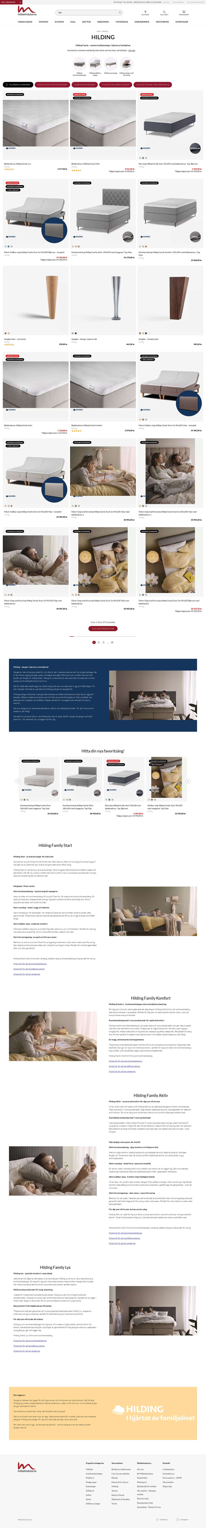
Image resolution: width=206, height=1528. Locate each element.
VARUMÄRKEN (142, 22)
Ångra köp (167, 1486)
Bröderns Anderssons (121, 1469)
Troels (114, 1503)
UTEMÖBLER (122, 22)
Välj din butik (8, 2)
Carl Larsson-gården (121, 1473)
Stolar (88, 1499)
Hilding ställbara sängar (115, 85)
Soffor (89, 1495)
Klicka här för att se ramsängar (26, 974)
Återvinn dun (143, 1498)
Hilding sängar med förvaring (152, 85)
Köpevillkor (142, 1478)
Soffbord (90, 1490)
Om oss (166, 2)
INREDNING (103, 22)
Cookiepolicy (168, 1469)
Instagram (184, 1519)
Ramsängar (91, 1486)
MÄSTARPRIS (162, 22)
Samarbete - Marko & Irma (149, 1507)
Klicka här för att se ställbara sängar (29, 969)
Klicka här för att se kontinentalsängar (30, 963)
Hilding (115, 1486)
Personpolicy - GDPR (172, 1478)
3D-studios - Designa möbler (146, 1492)
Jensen (115, 1490)
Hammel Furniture (120, 1482)
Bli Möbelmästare (195, 2)
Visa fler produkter (103, 628)
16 (112, 642)
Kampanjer (182, 22)
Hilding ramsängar (84, 85)
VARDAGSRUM (25, 22)
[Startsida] (27, 9)
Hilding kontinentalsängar (52, 85)
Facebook (163, 1519)
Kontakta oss (168, 1473)
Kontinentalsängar (94, 1473)
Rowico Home (118, 1495)
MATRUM (43, 22)
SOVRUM (59, 22)
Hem (98, 31)
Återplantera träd (145, 1503)
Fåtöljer (89, 1469)
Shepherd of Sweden (121, 1499)
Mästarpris (142, 1482)
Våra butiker (168, 1482)
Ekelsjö (115, 1478)
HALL (73, 22)
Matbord (90, 1478)
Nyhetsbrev (178, 2)
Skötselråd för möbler (147, 1486)
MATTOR (86, 22)
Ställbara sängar (93, 1503)
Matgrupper (91, 1482)
